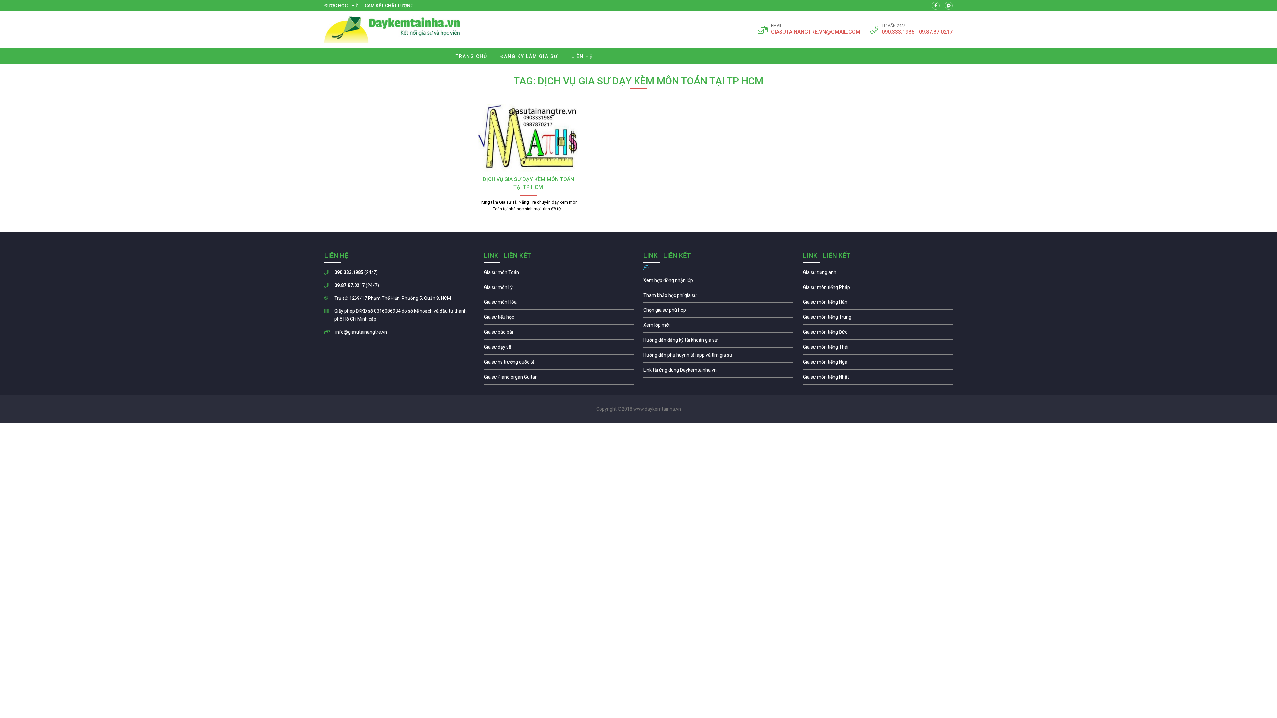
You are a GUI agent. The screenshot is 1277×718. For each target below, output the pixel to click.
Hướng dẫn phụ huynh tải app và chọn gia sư (718, 356)
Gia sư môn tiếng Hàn (878, 303)
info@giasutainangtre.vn (361, 332)
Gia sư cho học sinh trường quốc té (559, 363)
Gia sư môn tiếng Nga (718, 371)
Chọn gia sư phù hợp (718, 311)
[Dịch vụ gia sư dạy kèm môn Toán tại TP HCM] (528, 138)
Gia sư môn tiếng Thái (878, 348)
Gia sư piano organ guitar (559, 378)
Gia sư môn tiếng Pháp (878, 289)
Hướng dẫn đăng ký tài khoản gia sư (718, 341)
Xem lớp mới (718, 326)
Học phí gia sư (718, 296)
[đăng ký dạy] (392, 29)
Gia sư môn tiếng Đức (878, 333)
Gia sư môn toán (559, 274)
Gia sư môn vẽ (559, 348)
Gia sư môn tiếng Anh (878, 274)
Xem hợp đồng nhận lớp (718, 282)
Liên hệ (582, 56)
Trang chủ (471, 56)
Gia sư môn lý (559, 289)
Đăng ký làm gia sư (529, 56)
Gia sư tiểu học (559, 318)
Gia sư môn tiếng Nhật (878, 378)
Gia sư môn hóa (559, 303)
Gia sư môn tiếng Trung (878, 318)
